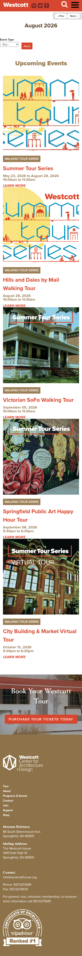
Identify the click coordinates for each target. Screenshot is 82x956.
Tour (6, 786)
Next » (73, 16)
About (7, 791)
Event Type (7, 39)
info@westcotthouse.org (20, 877)
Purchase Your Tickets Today (41, 719)
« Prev (61, 16)
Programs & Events (15, 795)
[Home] (15, 5)
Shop (6, 815)
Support (8, 810)
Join (5, 805)
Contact (8, 800)
